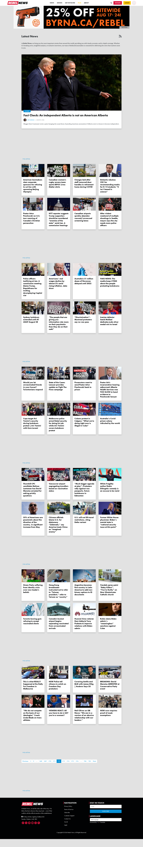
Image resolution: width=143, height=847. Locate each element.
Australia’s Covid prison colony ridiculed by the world (110, 421)
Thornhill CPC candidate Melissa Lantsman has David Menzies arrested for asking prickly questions (32, 489)
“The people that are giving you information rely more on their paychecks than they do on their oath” (59, 323)
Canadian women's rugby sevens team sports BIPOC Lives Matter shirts (57, 183)
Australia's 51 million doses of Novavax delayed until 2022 (83, 281)
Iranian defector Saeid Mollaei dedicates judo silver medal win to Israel (109, 321)
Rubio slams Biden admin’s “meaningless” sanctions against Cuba (108, 623)
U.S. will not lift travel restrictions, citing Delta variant (84, 519)
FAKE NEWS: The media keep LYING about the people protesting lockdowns (109, 282)
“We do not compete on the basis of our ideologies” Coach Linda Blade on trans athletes (32, 715)
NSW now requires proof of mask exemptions (108, 713)
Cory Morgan (30, 120)
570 (50, 761)
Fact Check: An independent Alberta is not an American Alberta (66, 115)
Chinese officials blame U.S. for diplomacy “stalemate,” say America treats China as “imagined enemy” (58, 524)
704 (85, 761)
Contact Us (67, 819)
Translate (102, 822)
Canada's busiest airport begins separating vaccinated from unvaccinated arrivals (59, 623)
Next (94, 761)
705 (89, 761)
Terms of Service (68, 809)
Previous (25, 761)
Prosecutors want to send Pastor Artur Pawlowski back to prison (83, 386)
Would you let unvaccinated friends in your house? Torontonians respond (33, 386)
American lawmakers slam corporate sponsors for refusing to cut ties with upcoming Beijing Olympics (32, 185)
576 (77, 761)
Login (65, 825)
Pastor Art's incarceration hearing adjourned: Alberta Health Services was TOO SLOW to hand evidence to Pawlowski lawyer (109, 389)
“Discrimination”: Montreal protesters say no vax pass (83, 319)
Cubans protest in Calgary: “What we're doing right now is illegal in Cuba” (84, 422)
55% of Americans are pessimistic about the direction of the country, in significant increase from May (33, 522)
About (86, 3)
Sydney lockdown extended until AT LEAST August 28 (31, 319)
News (52, 3)
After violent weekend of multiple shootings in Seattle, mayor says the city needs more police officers (109, 219)
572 (59, 761)
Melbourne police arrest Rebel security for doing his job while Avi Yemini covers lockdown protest (58, 424)
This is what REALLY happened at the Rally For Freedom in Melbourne (33, 685)
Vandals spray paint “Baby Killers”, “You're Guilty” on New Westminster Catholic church (109, 590)
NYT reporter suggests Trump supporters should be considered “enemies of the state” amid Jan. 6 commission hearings (58, 219)
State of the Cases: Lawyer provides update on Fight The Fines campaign (58, 386)
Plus (79, 3)
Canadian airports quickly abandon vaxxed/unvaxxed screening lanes (83, 217)
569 (45, 761)
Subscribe (67, 812)
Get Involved (70, 3)
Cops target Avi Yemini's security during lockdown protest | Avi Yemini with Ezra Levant (32, 423)
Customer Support (69, 816)
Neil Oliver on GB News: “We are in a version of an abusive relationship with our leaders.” (84, 715)
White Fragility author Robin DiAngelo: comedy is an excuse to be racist (109, 487)
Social (66, 822)
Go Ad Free (27, 159)
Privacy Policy (68, 806)
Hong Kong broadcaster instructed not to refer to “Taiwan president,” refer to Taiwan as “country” (58, 591)
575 (72, 761)
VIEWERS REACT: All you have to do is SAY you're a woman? (58, 713)
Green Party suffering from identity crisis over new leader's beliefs (33, 588)
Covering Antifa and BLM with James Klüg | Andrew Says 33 (83, 684)
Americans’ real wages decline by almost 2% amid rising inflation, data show (58, 283)
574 (68, 761)
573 (63, 761)
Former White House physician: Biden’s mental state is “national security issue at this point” (109, 522)
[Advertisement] (71, 146)
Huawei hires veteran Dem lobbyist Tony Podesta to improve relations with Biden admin (84, 623)
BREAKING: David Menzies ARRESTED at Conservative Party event (109, 685)
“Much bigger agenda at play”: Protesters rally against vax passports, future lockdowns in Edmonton (84, 489)
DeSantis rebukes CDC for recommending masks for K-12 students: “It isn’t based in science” (110, 185)
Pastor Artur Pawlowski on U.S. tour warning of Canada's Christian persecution (31, 218)
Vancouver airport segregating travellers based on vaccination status (58, 487)
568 (40, 761)
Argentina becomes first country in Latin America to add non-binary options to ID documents (83, 590)
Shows (59, 3)
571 (54, 761)
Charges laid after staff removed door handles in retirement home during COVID (84, 183)
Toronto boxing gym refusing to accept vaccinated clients (32, 621)
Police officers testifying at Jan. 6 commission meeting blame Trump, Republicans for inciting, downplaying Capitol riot (32, 287)
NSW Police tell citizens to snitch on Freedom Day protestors (57, 685)
